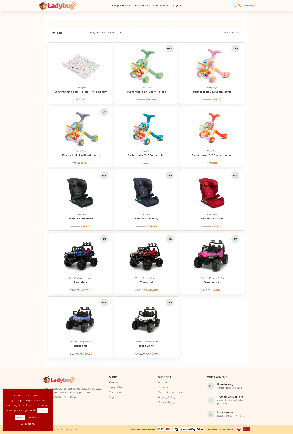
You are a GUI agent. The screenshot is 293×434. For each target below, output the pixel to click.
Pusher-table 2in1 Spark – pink (212, 91)
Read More (34, 417)
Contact (163, 387)
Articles (162, 382)
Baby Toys (146, 87)
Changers (81, 87)
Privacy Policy (166, 397)
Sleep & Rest (120, 5)
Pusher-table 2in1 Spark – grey (81, 155)
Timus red (146, 282)
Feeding (140, 5)
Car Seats (81, 214)
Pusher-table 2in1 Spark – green (146, 91)
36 (236, 32)
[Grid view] (71, 32)
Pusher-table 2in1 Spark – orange (212, 155)
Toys (176, 5)
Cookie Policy (166, 402)
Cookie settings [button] (28, 424)
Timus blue (81, 282)
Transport (159, 5)
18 (232, 32)
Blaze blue (80, 345)
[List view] (78, 32)
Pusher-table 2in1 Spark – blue (146, 155)
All (241, 32)
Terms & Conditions (170, 392)
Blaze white (146, 345)
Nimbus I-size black (81, 218)
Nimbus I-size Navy (146, 218)
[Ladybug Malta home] (73, 380)
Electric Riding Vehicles (81, 278)
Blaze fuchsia (212, 282)
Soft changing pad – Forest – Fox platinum (81, 91)
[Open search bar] (234, 5)
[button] (121, 5)
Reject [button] (20, 417)
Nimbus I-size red (212, 218)
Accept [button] (42, 410)
